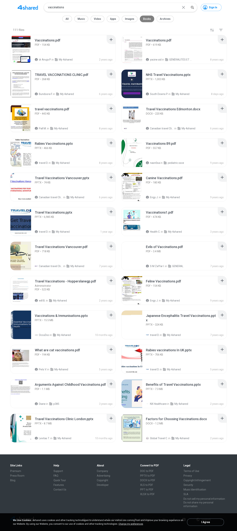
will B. (42, 300)
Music (81, 18)
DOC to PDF (146, 471)
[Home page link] (28, 7)
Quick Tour (60, 480)
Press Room (17, 475)
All (67, 18)
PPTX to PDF (147, 475)
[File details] (24, 49)
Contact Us (60, 489)
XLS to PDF (146, 484)
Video (97, 18)
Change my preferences (130, 524)
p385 (56, 403)
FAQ (56, 475)
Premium (15, 471)
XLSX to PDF (147, 494)
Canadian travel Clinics (51, 266)
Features (59, 484)
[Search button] (192, 7)
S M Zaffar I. (157, 266)
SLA (185, 494)
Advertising (103, 475)
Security (188, 484)
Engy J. (154, 300)
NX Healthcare (158, 403)
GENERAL (177, 266)
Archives (165, 18)
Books (147, 18)
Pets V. (43, 369)
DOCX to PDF (147, 480)
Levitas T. (44, 438)
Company (102, 471)
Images (129, 18)
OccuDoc (44, 335)
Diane (42, 403)
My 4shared (77, 266)
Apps (113, 18)
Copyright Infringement (197, 480)
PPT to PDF (146, 489)
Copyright (102, 480)
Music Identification (194, 489)
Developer (103, 484)
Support (58, 471)
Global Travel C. (159, 438)
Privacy (187, 475)
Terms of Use (191, 471)
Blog (12, 480)
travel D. (154, 335)
